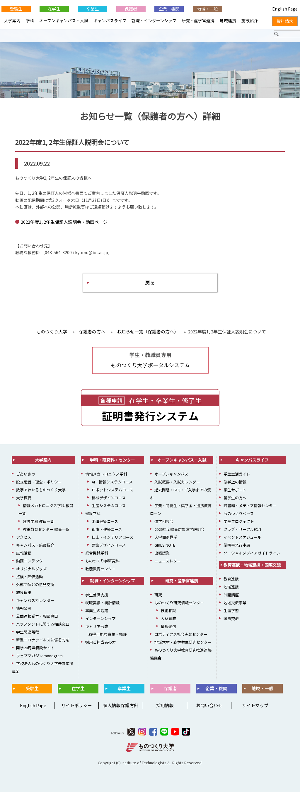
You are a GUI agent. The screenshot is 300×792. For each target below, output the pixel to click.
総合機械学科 (96, 553)
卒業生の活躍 (96, 610)
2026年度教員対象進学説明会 (179, 529)
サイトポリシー (76, 705)
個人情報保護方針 (120, 705)
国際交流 (231, 618)
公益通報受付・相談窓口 (37, 616)
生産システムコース (109, 505)
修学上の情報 (235, 482)
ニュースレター (167, 561)
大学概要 (23, 497)
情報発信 (168, 626)
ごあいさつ (25, 474)
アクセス (23, 537)
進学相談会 (163, 521)
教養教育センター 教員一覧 (46, 529)
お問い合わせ (209, 705)
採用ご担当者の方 (100, 642)
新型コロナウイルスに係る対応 (42, 640)
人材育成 (168, 618)
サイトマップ (255, 705)
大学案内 (12, 20)
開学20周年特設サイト (35, 647)
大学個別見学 (165, 537)
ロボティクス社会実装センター (180, 634)
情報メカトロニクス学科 (106, 474)
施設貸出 (23, 592)
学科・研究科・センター (112, 460)
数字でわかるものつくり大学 (41, 490)
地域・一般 (207, 9)
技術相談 (168, 610)
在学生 (54, 9)
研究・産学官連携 (198, 20)
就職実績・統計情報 (102, 602)
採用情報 (165, 705)
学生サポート (235, 490)
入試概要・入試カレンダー (177, 482)
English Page (32, 705)
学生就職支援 (96, 595)
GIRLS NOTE (164, 545)
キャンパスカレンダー (35, 600)
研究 (158, 595)
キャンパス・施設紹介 (35, 545)
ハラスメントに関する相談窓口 (42, 624)
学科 (30, 20)
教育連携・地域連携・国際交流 (252, 565)
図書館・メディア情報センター (250, 505)
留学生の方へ (235, 497)
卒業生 (92, 9)
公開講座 (231, 595)
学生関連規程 (27, 632)
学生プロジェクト (239, 521)
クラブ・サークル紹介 (243, 529)
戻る (150, 282)
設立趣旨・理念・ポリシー (39, 482)
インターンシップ (100, 618)
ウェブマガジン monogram (39, 655)
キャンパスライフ (109, 20)
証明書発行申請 (237, 545)
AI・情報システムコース (112, 482)
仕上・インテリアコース (112, 537)
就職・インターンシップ (154, 20)
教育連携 (231, 579)
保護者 (131, 9)
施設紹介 (249, 20)
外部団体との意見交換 (35, 584)
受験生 (16, 9)
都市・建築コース (107, 529)
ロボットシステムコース (112, 490)
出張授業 (162, 553)
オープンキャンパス (171, 474)
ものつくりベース (239, 513)
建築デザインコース (109, 545)
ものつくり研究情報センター (179, 602)
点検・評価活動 (29, 576)
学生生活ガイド (237, 474)
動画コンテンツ (29, 561)
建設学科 (92, 513)
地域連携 (228, 20)
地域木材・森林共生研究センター (183, 642)
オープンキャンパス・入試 (63, 20)
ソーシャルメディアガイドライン (252, 553)
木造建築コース (105, 521)
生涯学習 (231, 610)
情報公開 (23, 608)
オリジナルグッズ (31, 568)
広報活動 (23, 553)
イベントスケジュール (242, 537)
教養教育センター (100, 568)
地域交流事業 (235, 602)
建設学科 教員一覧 (38, 521)
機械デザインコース (109, 497)
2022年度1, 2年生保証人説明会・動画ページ (64, 222)
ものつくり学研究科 (102, 561)
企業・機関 (169, 9)
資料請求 (285, 21)
